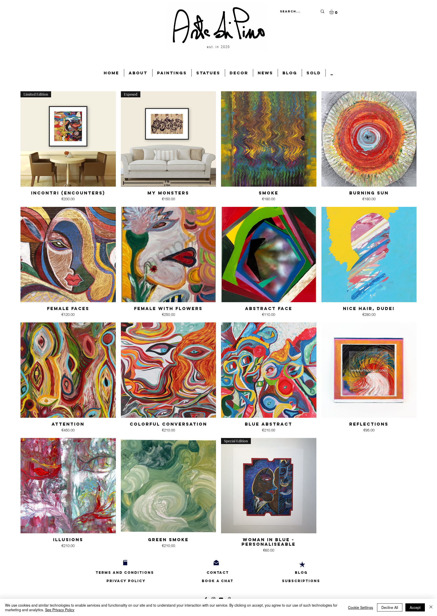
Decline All (389, 607)
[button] (334, 12)
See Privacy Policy (59, 609)
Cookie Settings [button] (360, 607)
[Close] (431, 607)
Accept (415, 607)
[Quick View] (268, 139)
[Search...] (322, 11)
